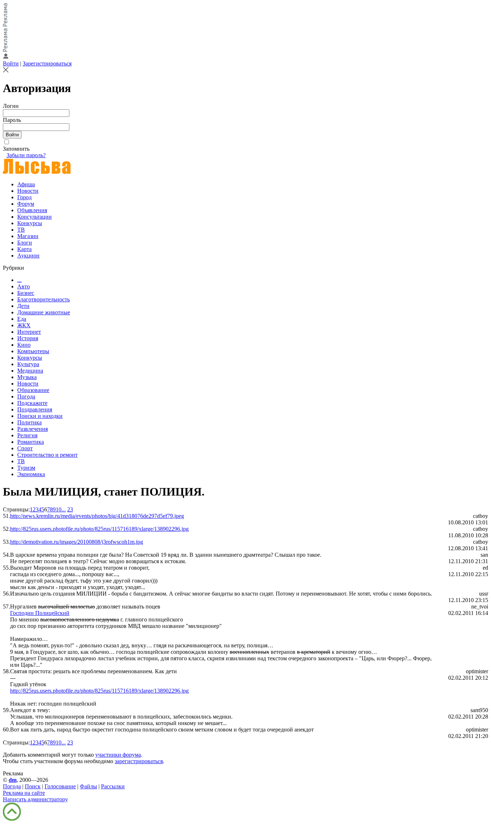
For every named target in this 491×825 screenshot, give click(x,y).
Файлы (88, 786)
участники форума (118, 755)
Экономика (31, 474)
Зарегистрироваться (47, 63)
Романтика (30, 442)
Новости (27, 191)
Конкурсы (29, 223)
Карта (24, 249)
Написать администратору (35, 799)
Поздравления (34, 409)
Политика (29, 422)
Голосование (60, 786)
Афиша (26, 184)
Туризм (26, 468)
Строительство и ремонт (47, 455)
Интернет (29, 332)
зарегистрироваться (139, 761)
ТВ (21, 230)
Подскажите (32, 403)
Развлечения (32, 429)
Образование (33, 390)
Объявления (32, 210)
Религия (27, 435)
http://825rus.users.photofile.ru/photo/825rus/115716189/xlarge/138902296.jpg (99, 529)
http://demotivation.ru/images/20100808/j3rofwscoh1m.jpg (76, 542)
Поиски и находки (40, 416)
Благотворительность (43, 299)
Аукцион (28, 255)
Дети (23, 306)
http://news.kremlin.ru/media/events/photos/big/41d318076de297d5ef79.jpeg (97, 516)
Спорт (25, 448)
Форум (25, 204)
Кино (24, 345)
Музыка (27, 377)
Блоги (24, 243)
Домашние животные (43, 312)
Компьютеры (33, 351)
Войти (11, 63)
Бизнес (25, 293)
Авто (23, 286)
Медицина (30, 371)
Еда (21, 319)
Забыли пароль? (26, 155)
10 (58, 509)
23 (70, 509)
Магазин (27, 236)
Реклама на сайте (24, 793)
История (27, 338)
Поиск (33, 786)
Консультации (34, 217)
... (19, 280)
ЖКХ (24, 325)
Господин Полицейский (39, 613)
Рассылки (113, 786)
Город (24, 197)
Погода (26, 396)
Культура (28, 364)
